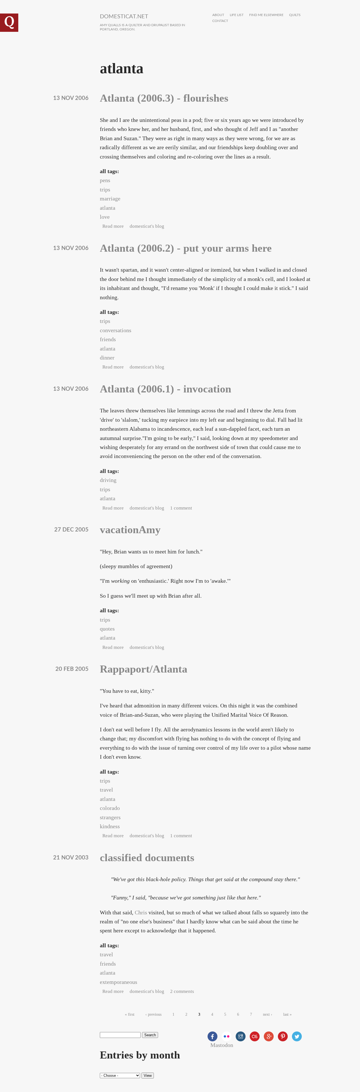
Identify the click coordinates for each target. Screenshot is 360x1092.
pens (105, 180)
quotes (107, 629)
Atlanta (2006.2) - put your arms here (186, 248)
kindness (110, 826)
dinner (107, 357)
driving (108, 480)
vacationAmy (130, 529)
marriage (110, 198)
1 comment (181, 508)
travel (106, 790)
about (218, 15)
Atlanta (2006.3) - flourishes (164, 98)
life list (237, 15)
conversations (115, 330)
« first (129, 1014)
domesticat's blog (147, 226)
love (105, 217)
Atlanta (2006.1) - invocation (165, 389)
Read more (113, 226)
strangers (110, 817)
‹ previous (153, 1014)
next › (267, 1014)
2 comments (182, 991)
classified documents (147, 857)
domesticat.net (124, 16)
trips (105, 189)
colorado (110, 808)
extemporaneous (118, 982)
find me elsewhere (266, 15)
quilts (295, 15)
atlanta (107, 208)
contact (220, 21)
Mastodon (221, 1045)
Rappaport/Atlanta (143, 669)
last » (287, 1014)
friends (108, 339)
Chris (141, 912)
